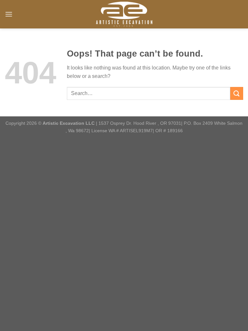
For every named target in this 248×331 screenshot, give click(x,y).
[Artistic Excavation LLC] (124, 14)
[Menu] (9, 14)
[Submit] (236, 93)
